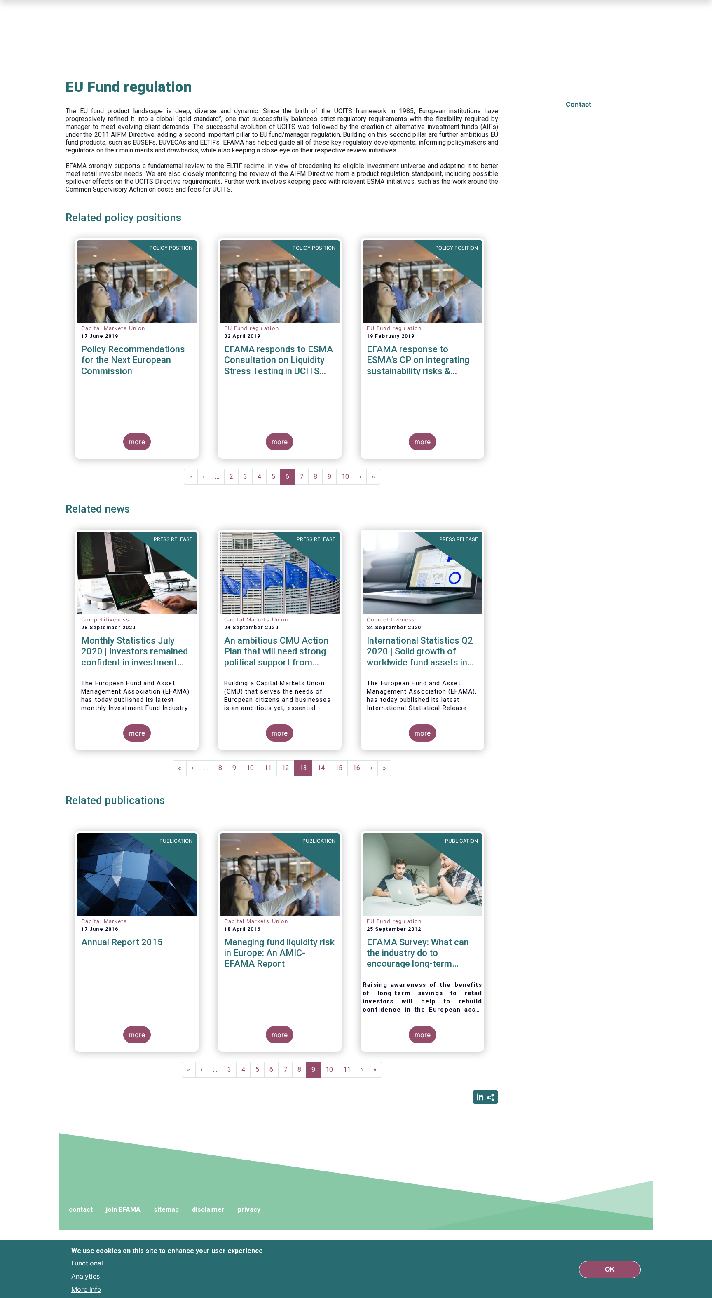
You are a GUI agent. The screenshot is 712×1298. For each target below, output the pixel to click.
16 (359, 768)
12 (288, 768)
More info (86, 1289)
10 (348, 476)
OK (610, 1268)
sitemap (166, 1210)
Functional (87, 1262)
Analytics (85, 1276)
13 (306, 770)
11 (270, 768)
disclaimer (208, 1210)
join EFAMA (123, 1210)
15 (341, 768)
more (137, 442)
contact (81, 1210)
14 (323, 768)
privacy (249, 1210)
